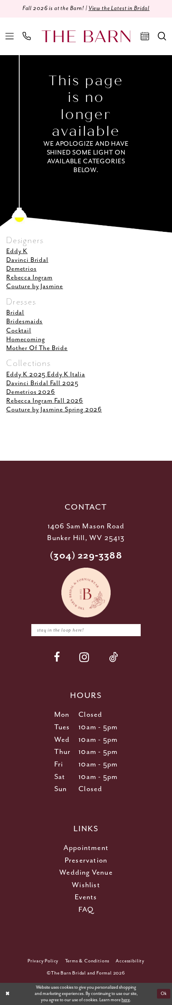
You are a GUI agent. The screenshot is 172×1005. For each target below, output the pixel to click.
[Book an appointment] (145, 36)
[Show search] (162, 36)
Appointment (86, 848)
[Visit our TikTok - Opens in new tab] (113, 657)
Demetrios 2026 (30, 392)
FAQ (86, 910)
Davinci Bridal (27, 260)
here (125, 999)
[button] (9, 36)
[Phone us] (26, 36)
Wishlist (86, 885)
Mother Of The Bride (37, 348)
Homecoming (25, 339)
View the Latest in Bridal (119, 8)
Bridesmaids (24, 321)
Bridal (15, 312)
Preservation (86, 860)
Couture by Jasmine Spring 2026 (54, 409)
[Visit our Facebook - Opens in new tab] (57, 657)
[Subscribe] (131, 630)
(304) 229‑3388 (86, 556)
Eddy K (17, 251)
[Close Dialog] (7, 994)
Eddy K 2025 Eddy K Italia (45, 374)
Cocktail (18, 330)
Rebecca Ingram (29, 277)
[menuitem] (9, 36)
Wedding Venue (86, 872)
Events (86, 897)
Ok (164, 993)
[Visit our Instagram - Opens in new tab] (84, 657)
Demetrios (21, 268)
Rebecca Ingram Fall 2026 (44, 400)
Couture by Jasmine (34, 286)
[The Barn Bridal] (85, 36)
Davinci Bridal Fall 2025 (42, 383)
